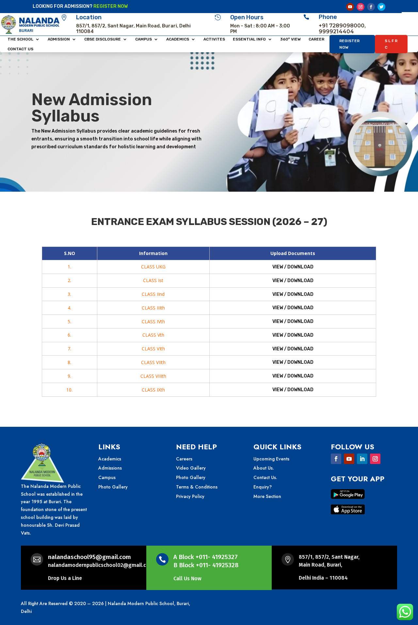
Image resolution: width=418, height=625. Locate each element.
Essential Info (249, 39)
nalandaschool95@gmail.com (89, 557)
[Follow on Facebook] (371, 7)
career (316, 39)
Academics (177, 39)
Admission (59, 39)
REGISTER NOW (110, 6)
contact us (20, 49)
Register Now (349, 44)
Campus (143, 39)
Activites (214, 39)
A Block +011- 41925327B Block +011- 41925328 (205, 561)
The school (20, 39)
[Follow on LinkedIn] (362, 459)
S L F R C (391, 44)
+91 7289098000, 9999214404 (342, 29)
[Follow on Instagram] (360, 7)
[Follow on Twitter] (381, 7)
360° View (290, 39)
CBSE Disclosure (102, 39)
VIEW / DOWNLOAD (293, 267)
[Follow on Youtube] (350, 7)
